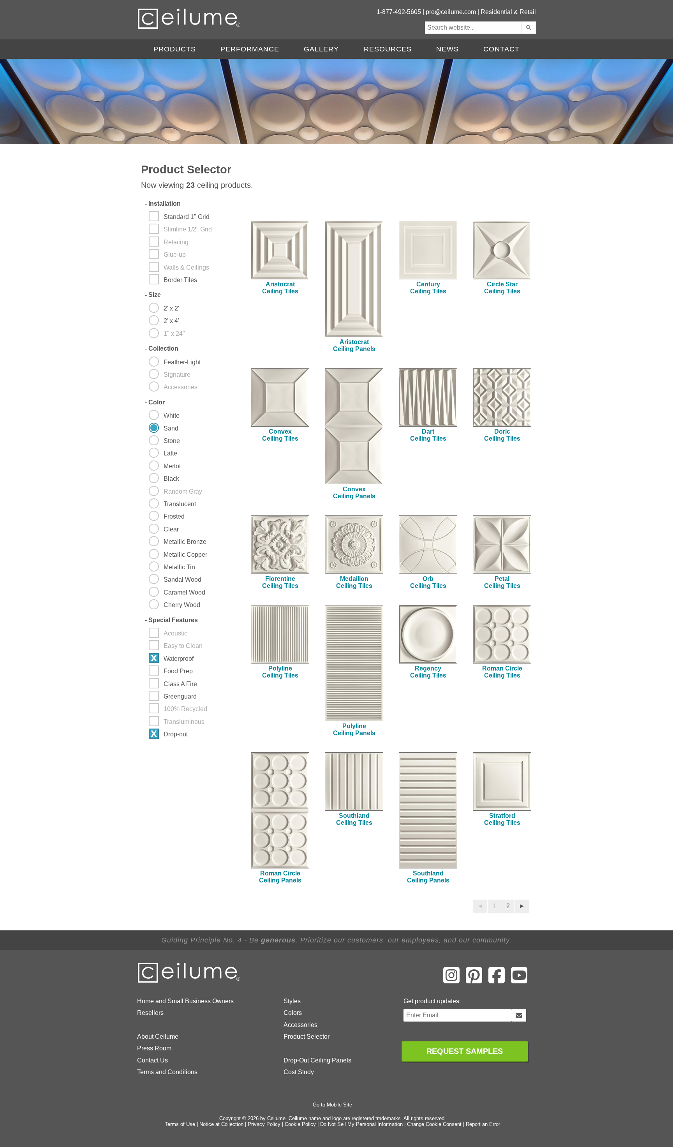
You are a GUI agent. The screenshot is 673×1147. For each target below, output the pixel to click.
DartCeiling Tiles (428, 435)
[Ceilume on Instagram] (451, 980)
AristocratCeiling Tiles (280, 288)
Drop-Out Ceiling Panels (317, 1060)
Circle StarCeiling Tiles (502, 288)
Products (174, 49)
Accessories (300, 1025)
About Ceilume (157, 1036)
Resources (388, 49)
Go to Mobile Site (332, 1105)
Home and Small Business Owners (185, 1001)
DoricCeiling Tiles (502, 435)
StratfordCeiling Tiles (502, 819)
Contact (501, 49)
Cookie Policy (300, 1124)
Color (155, 402)
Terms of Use (180, 1124)
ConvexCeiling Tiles (280, 435)
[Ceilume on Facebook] (496, 980)
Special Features (171, 620)
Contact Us (152, 1060)
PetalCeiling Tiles (502, 582)
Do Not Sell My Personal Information (361, 1124)
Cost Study (299, 1072)
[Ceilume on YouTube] (519, 980)
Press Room (154, 1048)
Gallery (321, 49)
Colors (293, 1012)
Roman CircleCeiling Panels (280, 877)
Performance (249, 49)
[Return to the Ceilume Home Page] (189, 981)
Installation (163, 203)
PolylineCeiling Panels (354, 729)
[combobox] (473, 27)
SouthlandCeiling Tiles (354, 819)
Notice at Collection (221, 1124)
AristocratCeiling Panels (354, 345)
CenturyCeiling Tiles (428, 288)
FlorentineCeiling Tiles (280, 582)
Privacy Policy (264, 1124)
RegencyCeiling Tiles (428, 672)
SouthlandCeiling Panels (428, 877)
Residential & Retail (508, 12)
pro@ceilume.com (451, 12)
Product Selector (306, 1036)
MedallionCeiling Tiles (354, 582)
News (447, 49)
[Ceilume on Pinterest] (474, 980)
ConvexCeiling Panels (354, 492)
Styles (292, 1001)
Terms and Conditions (167, 1072)
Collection (161, 348)
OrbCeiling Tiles (428, 582)
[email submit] (519, 1015)
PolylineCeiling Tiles (280, 672)
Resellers (150, 1012)
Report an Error (483, 1124)
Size (153, 294)
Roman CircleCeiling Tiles (502, 672)
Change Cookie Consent (434, 1124)
